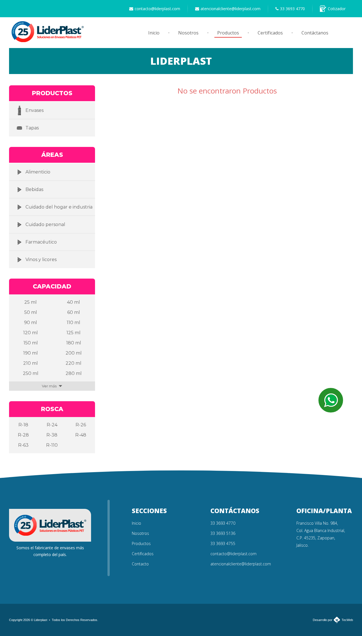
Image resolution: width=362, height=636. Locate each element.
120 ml (30, 332)
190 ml (30, 353)
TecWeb (347, 620)
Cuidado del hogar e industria (58, 207)
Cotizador (337, 8)
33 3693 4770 (292, 8)
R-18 (23, 424)
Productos (228, 33)
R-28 (23, 435)
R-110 (52, 445)
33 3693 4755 (222, 543)
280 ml (74, 373)
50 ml (30, 312)
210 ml (30, 363)
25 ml (30, 302)
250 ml (30, 373)
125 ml (73, 332)
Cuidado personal (45, 224)
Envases (34, 110)
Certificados (270, 33)
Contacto (140, 563)
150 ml (30, 343)
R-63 (23, 445)
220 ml (73, 363)
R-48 (80, 435)
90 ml (30, 322)
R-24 (52, 424)
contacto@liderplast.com (157, 8)
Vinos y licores (41, 259)
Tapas (32, 128)
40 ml (73, 302)
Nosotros (188, 33)
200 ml (74, 353)
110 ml (73, 322)
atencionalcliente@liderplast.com (230, 8)
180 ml (73, 343)
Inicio (154, 33)
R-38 (51, 435)
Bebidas (34, 189)
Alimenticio (37, 172)
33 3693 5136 (222, 533)
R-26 (81, 424)
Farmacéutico (41, 242)
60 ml (73, 312)
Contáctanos (314, 33)
